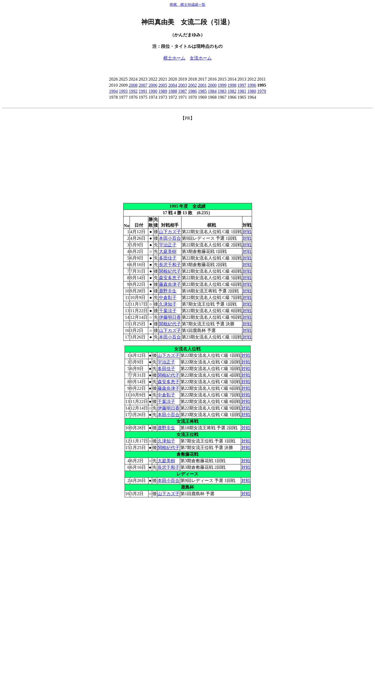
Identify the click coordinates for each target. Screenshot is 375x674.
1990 (153, 91)
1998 (232, 85)
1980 (251, 91)
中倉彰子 (168, 297)
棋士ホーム (174, 58)
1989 (162, 91)
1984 (212, 91)
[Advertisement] (187, 159)
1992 (133, 91)
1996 (251, 85)
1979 (261, 91)
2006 (153, 85)
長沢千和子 (170, 264)
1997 (241, 85)
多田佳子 (168, 258)
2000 (212, 85)
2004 (172, 85)
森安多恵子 (170, 277)
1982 (232, 91)
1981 (241, 91)
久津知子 (168, 304)
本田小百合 (170, 238)
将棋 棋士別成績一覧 (187, 4)
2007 (143, 85)
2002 (192, 85)
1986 (192, 91)
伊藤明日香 (170, 317)
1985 (202, 91)
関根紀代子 (170, 271)
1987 (182, 91)
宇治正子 (168, 244)
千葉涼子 (168, 310)
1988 (172, 91)
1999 (222, 85)
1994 (113, 91)
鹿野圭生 (168, 291)
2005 (162, 85)
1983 (222, 91)
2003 (182, 85)
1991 (143, 91)
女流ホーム (201, 58)
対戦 (247, 231)
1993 (123, 91)
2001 (202, 85)
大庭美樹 (168, 251)
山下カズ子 (170, 231)
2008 (133, 85)
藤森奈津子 (170, 284)
